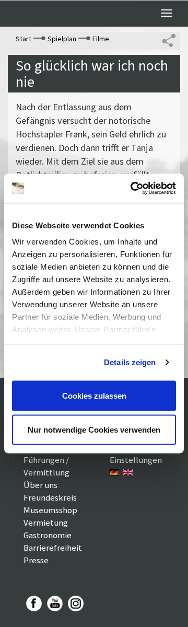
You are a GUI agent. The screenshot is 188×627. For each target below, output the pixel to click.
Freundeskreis (50, 497)
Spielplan (62, 38)
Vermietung (46, 522)
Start (23, 38)
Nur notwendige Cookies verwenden (94, 429)
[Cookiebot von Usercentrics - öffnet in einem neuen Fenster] (132, 188)
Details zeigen (130, 362)
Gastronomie (48, 535)
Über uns (40, 485)
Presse (36, 560)
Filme (100, 38)
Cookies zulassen (94, 395)
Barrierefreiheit (53, 547)
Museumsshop (50, 510)
